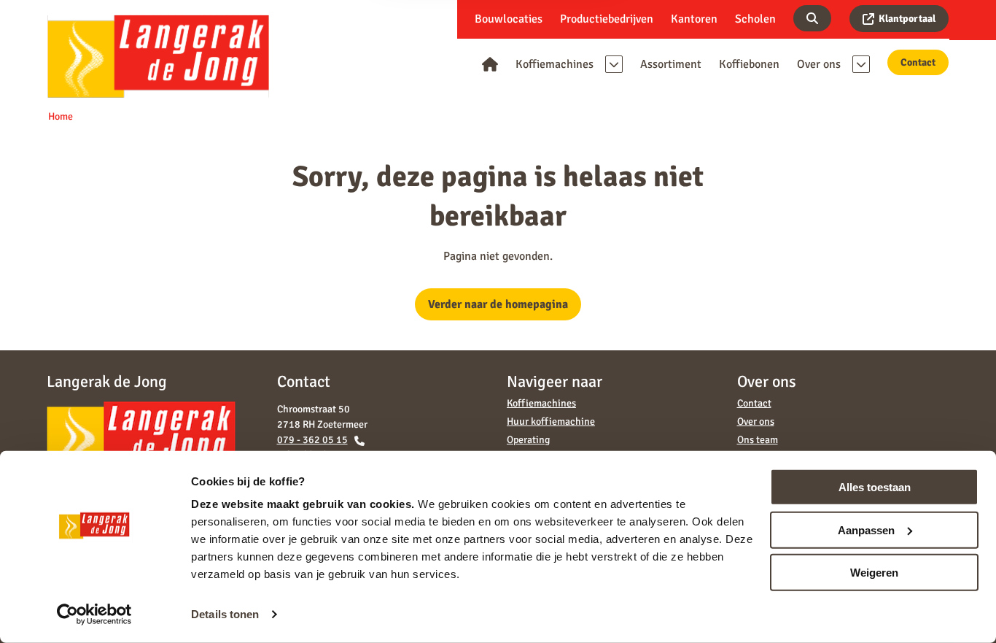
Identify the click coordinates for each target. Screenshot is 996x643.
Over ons (755, 421)
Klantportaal (907, 18)
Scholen (755, 19)
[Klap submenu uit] (614, 64)
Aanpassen (866, 529)
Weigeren (874, 572)
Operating (528, 440)
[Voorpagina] (490, 64)
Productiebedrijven (606, 19)
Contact (917, 62)
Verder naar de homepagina (498, 304)
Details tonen (225, 614)
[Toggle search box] (812, 18)
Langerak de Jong (158, 56)
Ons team (757, 440)
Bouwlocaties (508, 19)
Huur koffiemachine (551, 421)
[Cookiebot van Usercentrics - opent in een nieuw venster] (94, 614)
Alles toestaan (875, 487)
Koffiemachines (541, 403)
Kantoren (694, 19)
